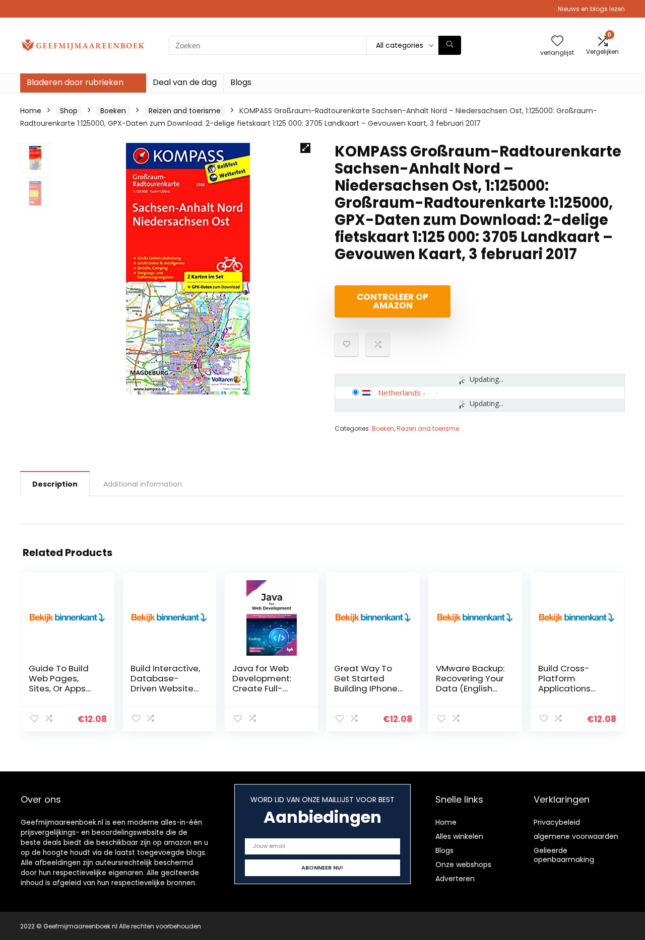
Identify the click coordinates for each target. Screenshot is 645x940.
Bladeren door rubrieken (75, 82)
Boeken (113, 111)
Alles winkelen (459, 836)
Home (30, 111)
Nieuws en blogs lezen (591, 9)
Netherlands (399, 392)
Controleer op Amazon (392, 301)
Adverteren (455, 879)
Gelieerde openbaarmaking (564, 855)
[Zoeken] (449, 45)
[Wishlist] (557, 41)
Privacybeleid (557, 822)
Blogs (240, 82)
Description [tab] (55, 484)
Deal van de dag (185, 82)
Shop (69, 111)
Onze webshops (463, 864)
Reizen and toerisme (185, 111)
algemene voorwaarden (576, 836)
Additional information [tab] (142, 484)
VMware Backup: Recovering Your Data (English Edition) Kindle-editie (470, 688)
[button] (305, 148)
